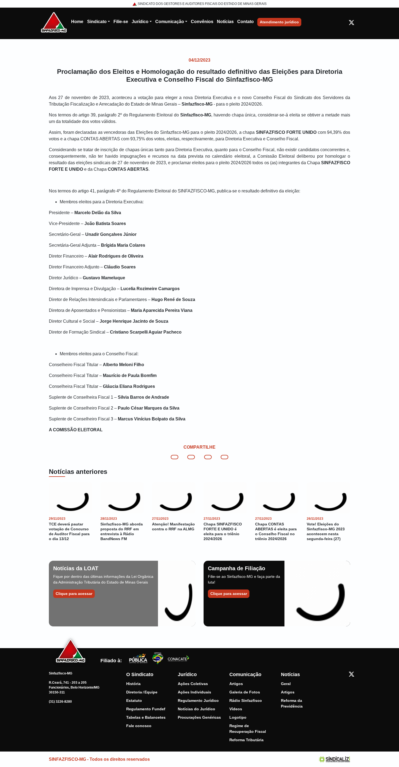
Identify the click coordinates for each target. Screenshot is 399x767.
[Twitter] (351, 22)
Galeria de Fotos (244, 692)
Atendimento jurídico (279, 22)
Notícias (225, 21)
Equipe (150, 692)
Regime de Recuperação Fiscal (247, 729)
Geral (286, 684)
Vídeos (235, 709)
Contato (245, 21)
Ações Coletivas (193, 684)
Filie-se (120, 21)
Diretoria (134, 692)
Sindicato (97, 21)
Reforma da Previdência (292, 703)
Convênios (202, 21)
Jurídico (140, 21)
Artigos (236, 684)
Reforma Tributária (246, 740)
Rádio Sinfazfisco (245, 700)
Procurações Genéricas (199, 717)
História (133, 684)
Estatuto (134, 700)
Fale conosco (138, 726)
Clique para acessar (74, 593)
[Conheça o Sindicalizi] (334, 759)
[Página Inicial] (54, 22)
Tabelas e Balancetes (146, 717)
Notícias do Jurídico (196, 709)
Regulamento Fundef (145, 709)
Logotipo (237, 717)
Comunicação (169, 21)
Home (77, 21)
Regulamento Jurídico (198, 700)
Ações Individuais (194, 692)
